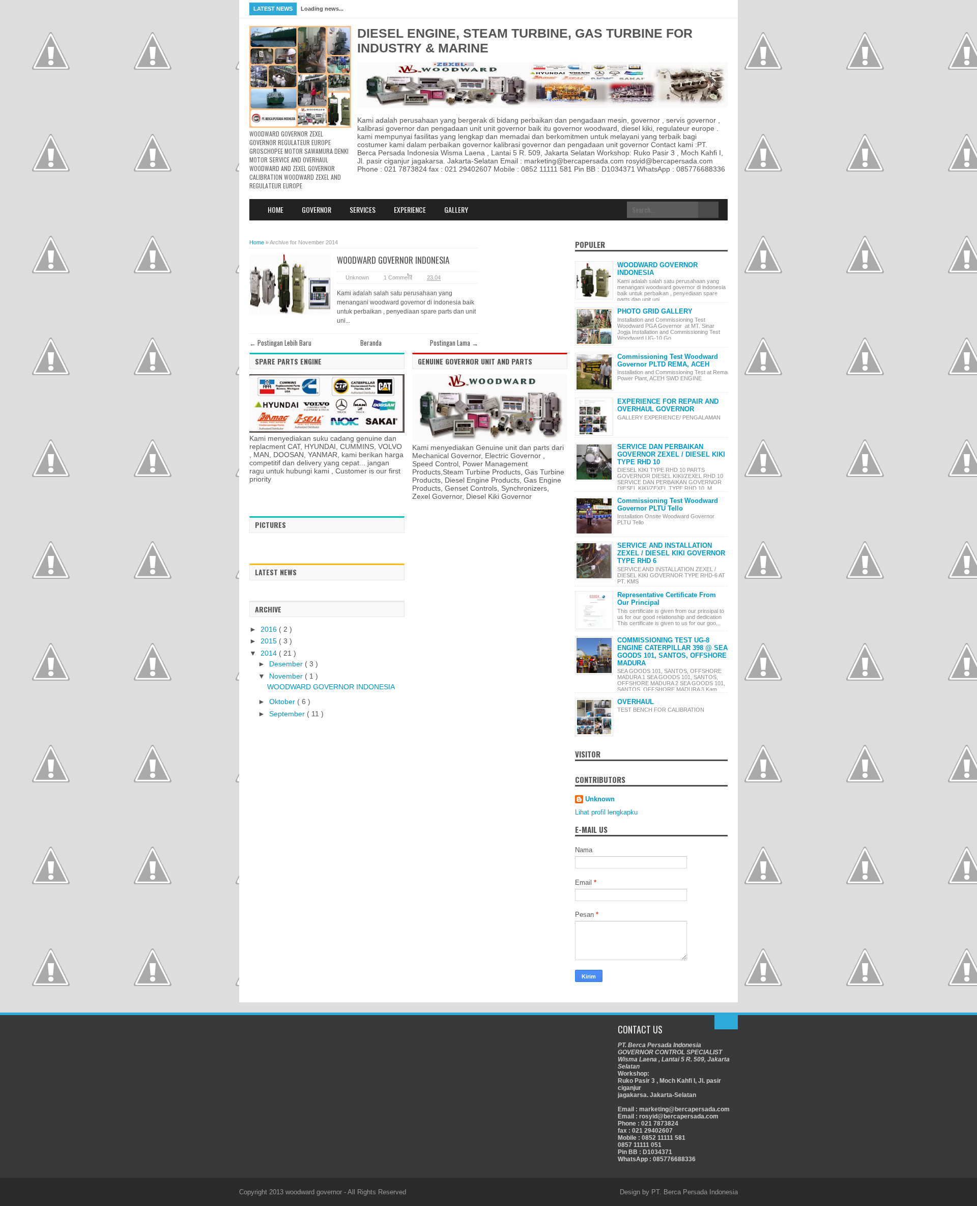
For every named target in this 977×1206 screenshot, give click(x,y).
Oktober (283, 701)
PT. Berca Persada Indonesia (694, 1192)
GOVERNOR (316, 209)
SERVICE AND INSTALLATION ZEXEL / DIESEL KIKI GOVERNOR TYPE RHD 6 (671, 553)
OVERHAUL (635, 702)
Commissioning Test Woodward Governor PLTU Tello (667, 504)
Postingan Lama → (454, 343)
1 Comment (398, 277)
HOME (275, 209)
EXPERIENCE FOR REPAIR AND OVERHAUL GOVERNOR (668, 405)
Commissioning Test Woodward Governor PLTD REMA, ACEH (667, 360)
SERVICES (363, 209)
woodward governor (313, 1192)
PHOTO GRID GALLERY (655, 311)
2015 (270, 641)
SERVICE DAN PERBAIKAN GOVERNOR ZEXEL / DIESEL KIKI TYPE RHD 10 (671, 454)
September (288, 714)
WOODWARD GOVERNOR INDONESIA (393, 260)
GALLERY (456, 209)
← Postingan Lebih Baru (280, 343)
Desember (287, 664)
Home (256, 242)
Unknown (600, 799)
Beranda (371, 343)
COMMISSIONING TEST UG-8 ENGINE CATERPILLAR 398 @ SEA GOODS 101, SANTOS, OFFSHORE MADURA (672, 651)
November (287, 676)
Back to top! (726, 1022)
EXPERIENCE (410, 209)
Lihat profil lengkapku (606, 812)
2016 (270, 629)
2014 (270, 653)
